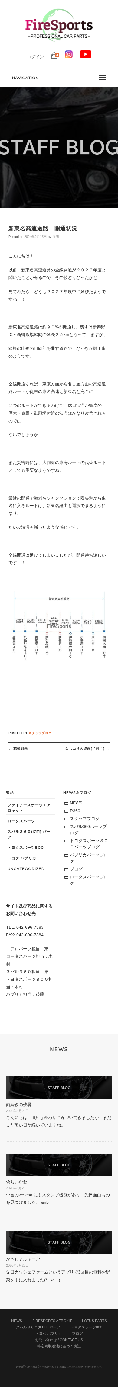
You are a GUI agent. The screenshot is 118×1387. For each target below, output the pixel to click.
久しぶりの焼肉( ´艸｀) (87, 748)
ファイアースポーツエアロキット (29, 808)
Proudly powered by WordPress (35, 1366)
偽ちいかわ (16, 1181)
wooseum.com (92, 1366)
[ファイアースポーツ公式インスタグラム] (69, 56)
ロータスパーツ (21, 821)
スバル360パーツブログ (88, 829)
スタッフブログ (40, 733)
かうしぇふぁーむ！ (25, 1259)
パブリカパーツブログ (89, 858)
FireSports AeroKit (52, 1321)
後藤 (55, 236)
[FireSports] (59, 46)
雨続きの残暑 (18, 1104)
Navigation (25, 77)
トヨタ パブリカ (22, 858)
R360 (75, 810)
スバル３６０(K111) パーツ (29, 834)
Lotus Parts (94, 1321)
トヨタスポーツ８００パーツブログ (89, 843)
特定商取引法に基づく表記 (59, 1346)
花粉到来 (18, 748)
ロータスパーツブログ (89, 880)
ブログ (76, 869)
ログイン (35, 56)
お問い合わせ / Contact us (59, 1340)
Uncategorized (26, 868)
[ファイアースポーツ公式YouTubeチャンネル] (85, 56)
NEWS (76, 803)
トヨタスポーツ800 (26, 847)
